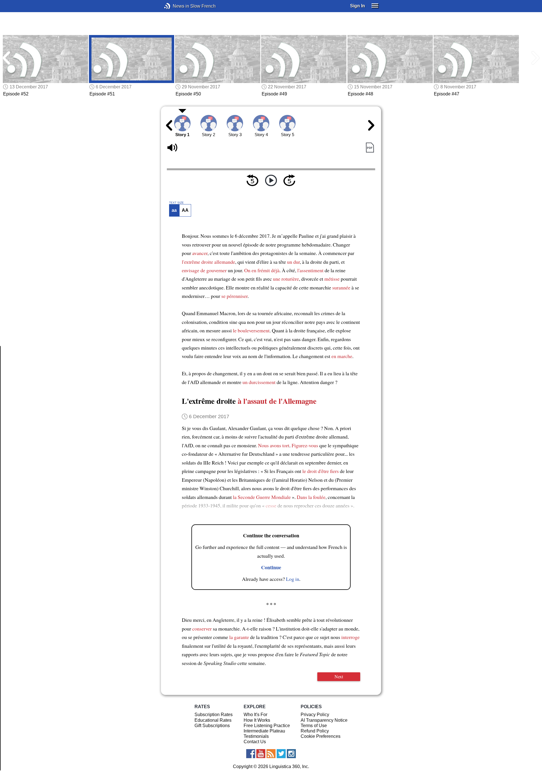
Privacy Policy (315, 714)
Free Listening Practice (267, 725)
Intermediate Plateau (264, 731)
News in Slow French (176, 6)
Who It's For (255, 714)
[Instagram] (291, 753)
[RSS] (271, 753)
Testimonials (256, 736)
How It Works (257, 720)
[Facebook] (250, 753)
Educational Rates (212, 720)
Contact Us (255, 741)
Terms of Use (314, 725)
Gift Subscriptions (212, 725)
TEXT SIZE (176, 202)
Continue (271, 567)
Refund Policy (315, 731)
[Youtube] (260, 753)
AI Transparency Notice (324, 720)
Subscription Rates (213, 714)
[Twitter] (281, 753)
